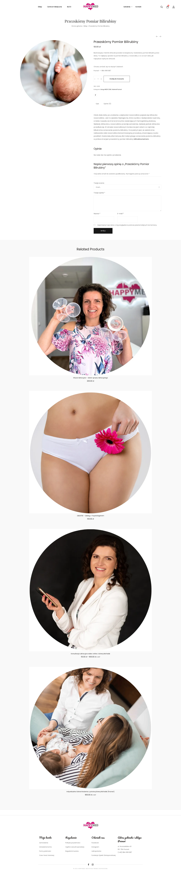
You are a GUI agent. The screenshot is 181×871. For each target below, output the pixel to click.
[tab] (97, 103)
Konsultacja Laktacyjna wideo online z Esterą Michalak (90, 654)
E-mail (120, 213)
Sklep (85, 26)
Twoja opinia (99, 193)
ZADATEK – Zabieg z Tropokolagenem (90, 516)
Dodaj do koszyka (117, 79)
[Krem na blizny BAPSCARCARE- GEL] (160, 36)
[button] (90, 389)
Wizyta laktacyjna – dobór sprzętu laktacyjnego (90, 378)
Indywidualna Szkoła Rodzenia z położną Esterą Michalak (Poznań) (90, 792)
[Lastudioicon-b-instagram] (92, 865)
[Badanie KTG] (157, 36)
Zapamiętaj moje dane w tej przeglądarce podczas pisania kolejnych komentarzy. (127, 225)
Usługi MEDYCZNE (105, 89)
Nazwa (97, 213)
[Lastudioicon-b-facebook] (88, 865)
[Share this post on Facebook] (95, 95)
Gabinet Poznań (117, 89)
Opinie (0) (107, 104)
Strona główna (77, 26)
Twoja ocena (99, 183)
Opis (97, 104)
